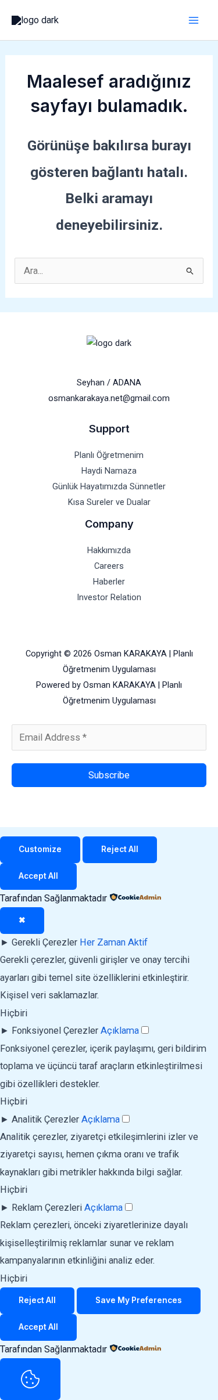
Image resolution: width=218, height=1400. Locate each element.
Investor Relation (109, 597)
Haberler (109, 581)
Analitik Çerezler (45, 1119)
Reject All (119, 849)
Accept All (38, 876)
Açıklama (120, 1030)
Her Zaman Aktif (114, 942)
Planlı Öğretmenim (109, 455)
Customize (40, 849)
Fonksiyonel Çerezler (55, 1030)
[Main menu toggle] (193, 20)
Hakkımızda (109, 550)
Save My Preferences (138, 1300)
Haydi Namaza (109, 471)
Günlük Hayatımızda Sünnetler (109, 486)
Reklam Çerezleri (47, 1207)
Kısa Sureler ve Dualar (109, 502)
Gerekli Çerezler (44, 942)
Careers (109, 566)
